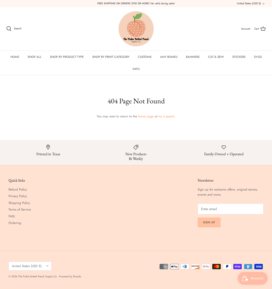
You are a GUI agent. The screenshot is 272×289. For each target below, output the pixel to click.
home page (146, 116)
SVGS (258, 57)
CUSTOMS (145, 57)
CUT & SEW (216, 57)
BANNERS (193, 57)
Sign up (209, 222)
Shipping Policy (19, 203)
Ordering (14, 223)
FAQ (11, 216)
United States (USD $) (249, 3)
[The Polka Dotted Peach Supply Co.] (136, 28)
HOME (14, 57)
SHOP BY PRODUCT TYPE (67, 57)
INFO (136, 69)
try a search (166, 116)
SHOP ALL (34, 57)
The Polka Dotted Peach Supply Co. (37, 276)
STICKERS (238, 57)
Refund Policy (17, 189)
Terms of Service (19, 209)
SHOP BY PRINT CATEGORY (110, 57)
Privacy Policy (17, 196)
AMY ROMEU (168, 57)
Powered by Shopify (70, 276)
